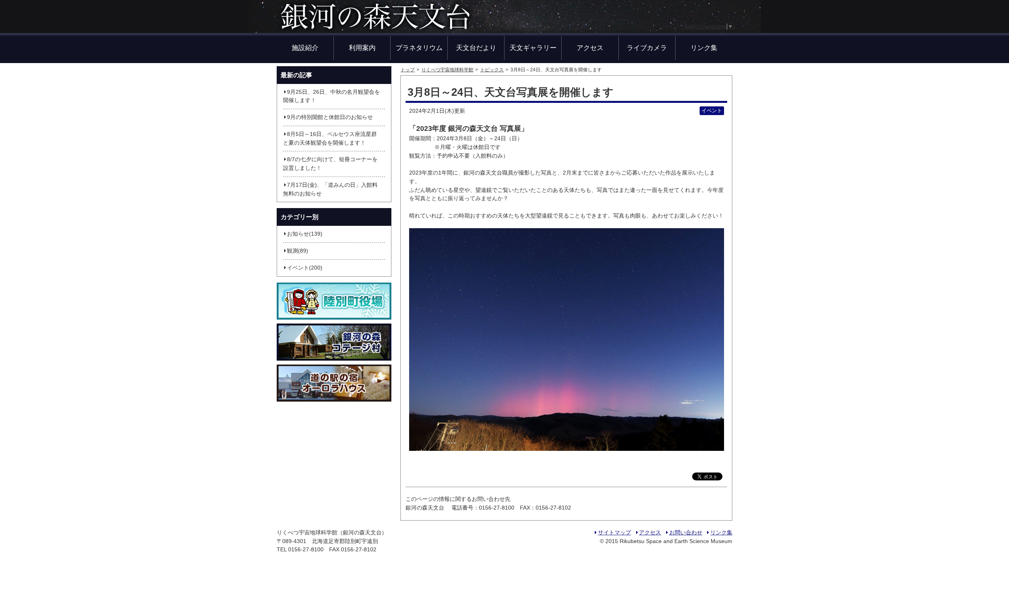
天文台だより (476, 48)
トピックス (492, 69)
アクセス (590, 48)
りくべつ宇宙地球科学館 (447, 69)
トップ (407, 69)
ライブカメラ (647, 48)
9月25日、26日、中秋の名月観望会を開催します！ (331, 96)
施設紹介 (305, 48)
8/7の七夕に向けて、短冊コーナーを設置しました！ (330, 163)
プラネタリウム (419, 48)
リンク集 (704, 48)
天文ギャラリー (533, 48)
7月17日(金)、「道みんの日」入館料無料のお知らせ (330, 189)
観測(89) (297, 251)
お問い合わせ (685, 533)
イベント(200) (304, 268)
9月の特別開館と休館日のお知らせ (330, 117)
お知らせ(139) (304, 234)
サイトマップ (614, 533)
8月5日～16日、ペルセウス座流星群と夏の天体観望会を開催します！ (330, 138)
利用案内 (362, 48)
